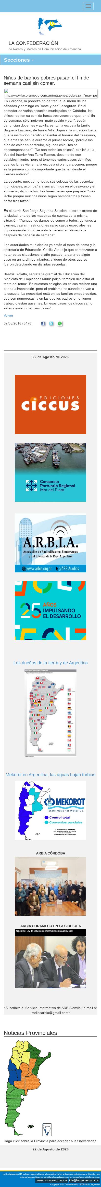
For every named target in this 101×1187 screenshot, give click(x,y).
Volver (8, 315)
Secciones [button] (17, 60)
